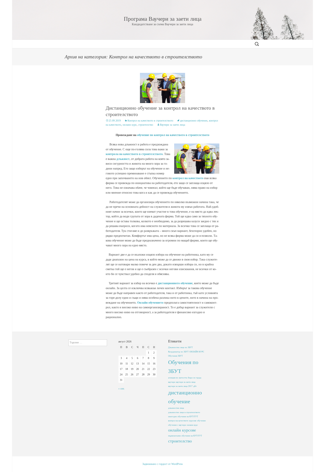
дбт (195, 386)
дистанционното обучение (175, 283)
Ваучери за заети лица (172, 124)
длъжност (123, 158)
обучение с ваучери (177, 425)
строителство (145, 124)
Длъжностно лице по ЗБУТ (180, 347)
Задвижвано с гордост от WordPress (162, 464)
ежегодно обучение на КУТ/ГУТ (183, 416)
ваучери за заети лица (185, 382)
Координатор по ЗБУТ (178, 352)
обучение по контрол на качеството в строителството (173, 135)
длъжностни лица (176, 408)
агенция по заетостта (177, 378)
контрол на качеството (188, 178)
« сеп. (121, 388)
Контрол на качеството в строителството (150, 120)
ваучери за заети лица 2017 (180, 386)
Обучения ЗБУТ (175, 356)
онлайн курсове (182, 430)
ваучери (171, 382)
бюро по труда (194, 378)
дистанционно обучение (193, 120)
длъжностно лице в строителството (184, 412)
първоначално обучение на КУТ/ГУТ (185, 436)
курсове (192, 421)
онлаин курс (130, 124)
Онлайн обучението (150, 302)
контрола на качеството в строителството (134, 154)
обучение (201, 421)
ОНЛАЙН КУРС (196, 352)
